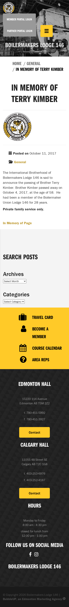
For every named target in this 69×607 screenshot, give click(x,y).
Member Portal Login (19, 19)
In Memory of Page (17, 223)
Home (16, 63)
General (33, 63)
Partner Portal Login (19, 31)
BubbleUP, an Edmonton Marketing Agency (33, 599)
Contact (34, 432)
